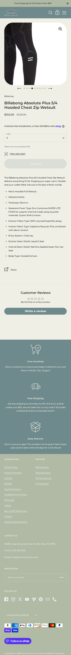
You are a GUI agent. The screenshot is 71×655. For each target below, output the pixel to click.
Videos (7, 505)
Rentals (8, 483)
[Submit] (61, 577)
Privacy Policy (42, 483)
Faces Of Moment (13, 473)
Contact (8, 516)
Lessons (8, 478)
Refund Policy (42, 467)
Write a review (35, 311)
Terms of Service (44, 478)
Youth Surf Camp (12, 489)
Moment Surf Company (33, 653)
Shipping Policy (43, 473)
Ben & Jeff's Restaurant (15, 511)
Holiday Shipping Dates (15, 522)
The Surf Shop (11, 467)
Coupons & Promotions (15, 494)
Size (8, 134)
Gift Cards (9, 500)
